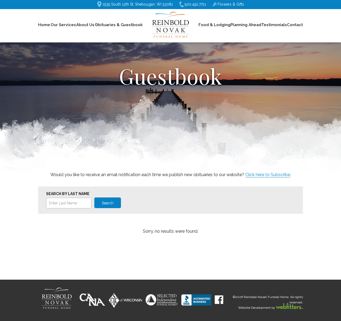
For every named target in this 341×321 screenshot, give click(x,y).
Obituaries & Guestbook (119, 24)
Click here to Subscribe (267, 174)
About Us (85, 24)
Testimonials (274, 24)
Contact (295, 24)
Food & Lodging (214, 24)
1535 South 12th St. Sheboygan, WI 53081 (138, 4)
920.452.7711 (195, 4)
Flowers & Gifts (231, 4)
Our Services (63, 24)
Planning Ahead (245, 24)
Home (44, 24)
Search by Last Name (68, 194)
